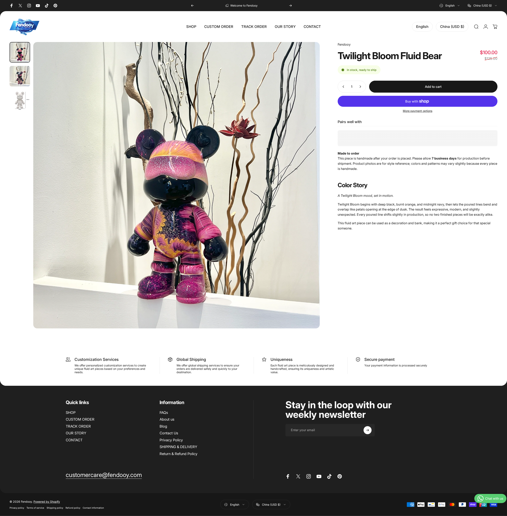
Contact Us (169, 433)
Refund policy (73, 507)
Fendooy (344, 44)
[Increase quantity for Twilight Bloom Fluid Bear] (361, 86)
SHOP (71, 412)
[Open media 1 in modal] (176, 185)
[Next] (290, 5)
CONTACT (74, 440)
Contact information (93, 507)
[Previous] (192, 5)
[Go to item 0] (20, 52)
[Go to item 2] (20, 76)
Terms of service (35, 507)
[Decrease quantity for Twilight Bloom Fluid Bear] (342, 86)
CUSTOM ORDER (80, 419)
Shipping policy (55, 507)
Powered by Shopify (46, 501)
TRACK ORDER (78, 426)
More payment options (417, 111)
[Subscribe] (368, 430)
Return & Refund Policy (178, 454)
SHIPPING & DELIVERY (178, 447)
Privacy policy (17, 507)
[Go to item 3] (20, 100)
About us (167, 419)
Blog (163, 426)
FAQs (164, 412)
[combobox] (449, 5)
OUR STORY (76, 433)
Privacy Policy (171, 440)
